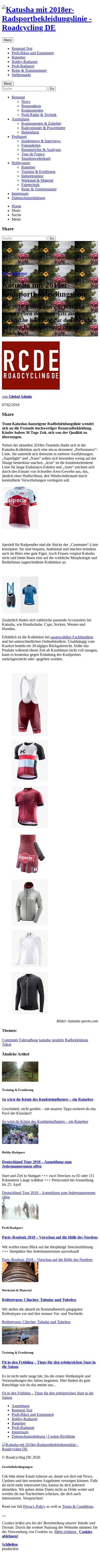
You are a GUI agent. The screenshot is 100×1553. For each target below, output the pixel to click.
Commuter (10, 1040)
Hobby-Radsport (24, 62)
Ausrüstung (20, 119)
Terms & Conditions (77, 1506)
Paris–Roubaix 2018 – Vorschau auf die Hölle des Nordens (50, 1237)
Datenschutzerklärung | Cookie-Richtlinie (43, 1436)
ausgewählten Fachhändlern (71, 637)
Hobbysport (21, 163)
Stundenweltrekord (35, 158)
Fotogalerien (31, 145)
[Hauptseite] (50, 27)
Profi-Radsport (23, 66)
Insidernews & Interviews (41, 141)
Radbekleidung (76, 1040)
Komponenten (32, 110)
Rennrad (18, 97)
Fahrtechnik (30, 185)
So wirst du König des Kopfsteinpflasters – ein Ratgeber (47, 1099)
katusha (45, 1040)
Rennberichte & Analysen (41, 150)
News (25, 101)
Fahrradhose (28, 1040)
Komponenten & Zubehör (41, 123)
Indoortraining (32, 176)
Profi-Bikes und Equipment (33, 53)
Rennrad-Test (22, 48)
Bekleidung (30, 132)
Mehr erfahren (65, 1532)
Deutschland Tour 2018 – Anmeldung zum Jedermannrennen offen (37, 1164)
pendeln (58, 1040)
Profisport (19, 136)
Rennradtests (31, 106)
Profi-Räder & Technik (39, 115)
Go (52, 88)
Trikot (6, 1044)
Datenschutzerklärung (28, 198)
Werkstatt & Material (37, 180)
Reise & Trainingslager (29, 70)
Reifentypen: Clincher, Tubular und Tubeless (39, 1300)
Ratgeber (18, 57)
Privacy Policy (34, 1506)
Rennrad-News (14, 273)
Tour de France (33, 154)
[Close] (4, 1516)
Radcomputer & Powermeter (43, 128)
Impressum (20, 193)
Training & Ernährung (38, 172)
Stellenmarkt (21, 75)
